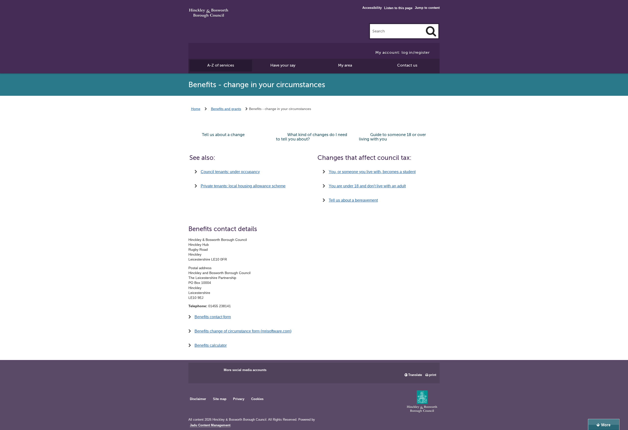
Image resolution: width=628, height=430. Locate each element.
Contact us (407, 65)
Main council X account (212, 371)
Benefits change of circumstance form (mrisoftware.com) (243, 331)
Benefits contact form (213, 317)
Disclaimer (198, 399)
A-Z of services (220, 65)
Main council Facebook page (197, 371)
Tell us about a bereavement (353, 200)
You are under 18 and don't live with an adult (367, 186)
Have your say (282, 65)
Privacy (238, 399)
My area (345, 65)
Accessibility (372, 8)
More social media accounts (245, 370)
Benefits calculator (211, 345)
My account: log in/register (402, 52)
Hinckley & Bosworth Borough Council (208, 13)
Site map (219, 399)
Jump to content (427, 8)
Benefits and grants (226, 109)
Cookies (257, 399)
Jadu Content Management (210, 425)
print (432, 375)
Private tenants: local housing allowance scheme (243, 186)
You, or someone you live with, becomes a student (372, 172)
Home (195, 109)
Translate (415, 375)
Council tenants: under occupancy (230, 172)
